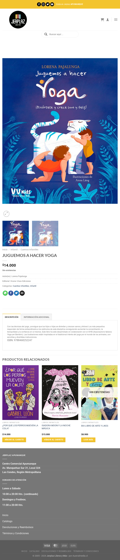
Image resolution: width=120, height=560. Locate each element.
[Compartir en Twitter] (16, 293)
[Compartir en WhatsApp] (5, 293)
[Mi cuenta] (107, 19)
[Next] (111, 131)
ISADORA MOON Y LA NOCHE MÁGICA (56, 427)
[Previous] (8, 131)
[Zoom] (6, 214)
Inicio (5, 249)
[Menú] (116, 19)
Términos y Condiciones (15, 533)
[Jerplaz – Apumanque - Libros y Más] (18, 20)
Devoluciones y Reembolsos (17, 527)
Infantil (14, 249)
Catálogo (7, 521)
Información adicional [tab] (36, 317)
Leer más (88, 440)
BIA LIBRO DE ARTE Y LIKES (94, 425)
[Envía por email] (22, 293)
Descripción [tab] (11, 317)
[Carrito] (102, 19)
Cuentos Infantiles (29, 249)
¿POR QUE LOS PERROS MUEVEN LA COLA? (20, 427)
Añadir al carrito (14, 440)
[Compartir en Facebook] (10, 293)
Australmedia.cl (80, 556)
